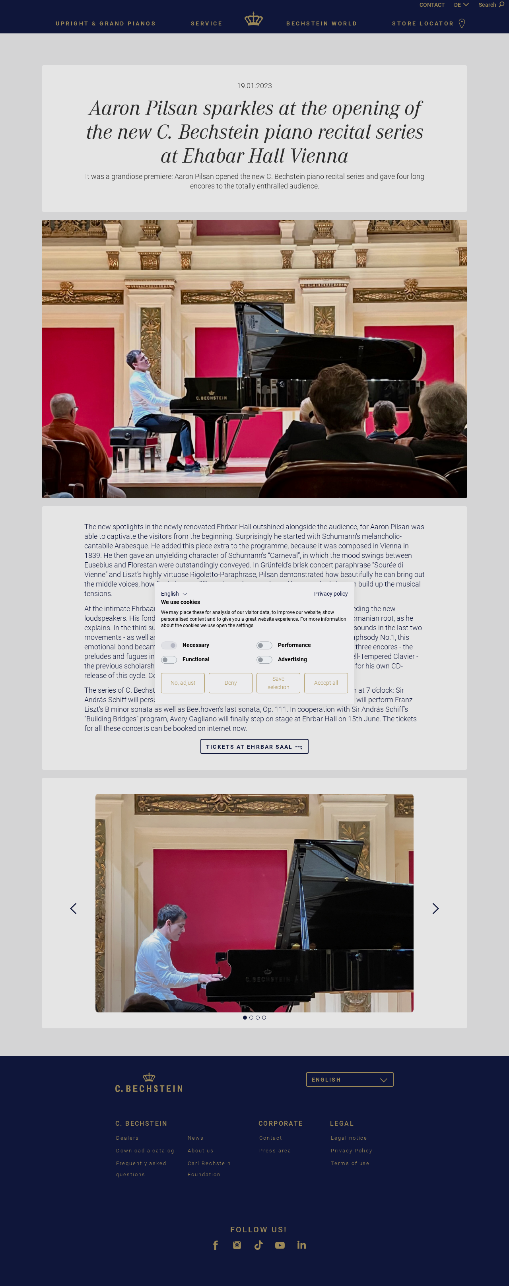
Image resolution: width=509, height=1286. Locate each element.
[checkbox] (169, 645)
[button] (174, 594)
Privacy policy (331, 594)
